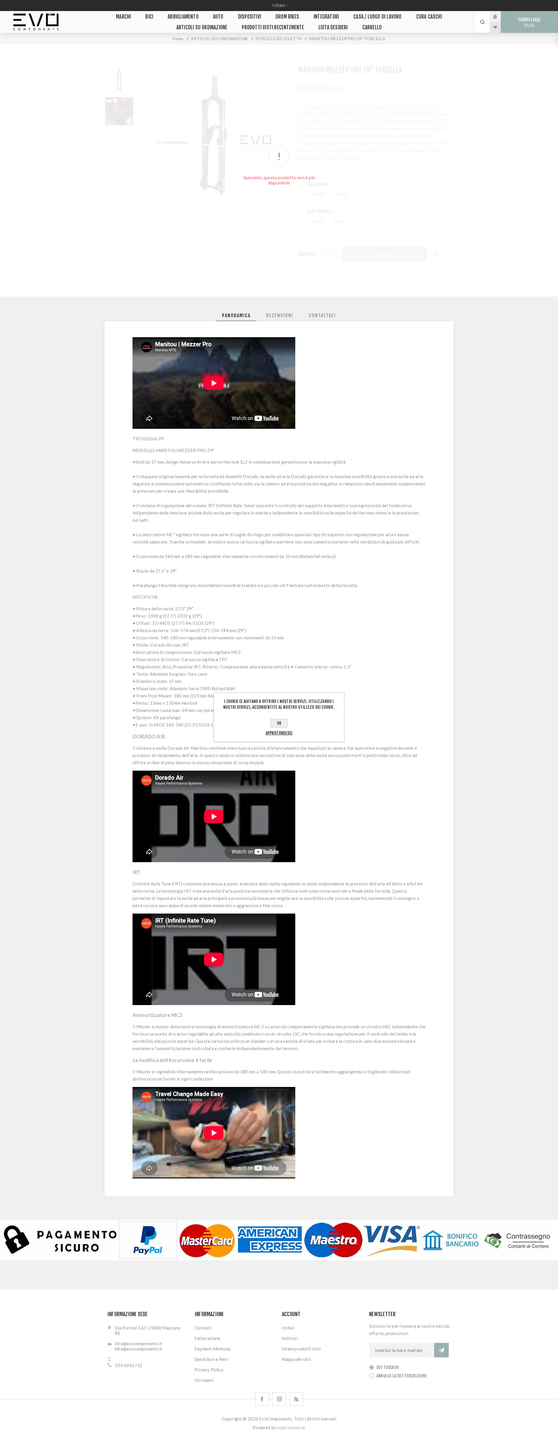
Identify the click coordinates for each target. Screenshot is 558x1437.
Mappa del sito (296, 1359)
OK (279, 723)
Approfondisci (279, 733)
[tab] (236, 315)
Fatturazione (207, 1338)
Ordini (288, 1327)
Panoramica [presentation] (236, 315)
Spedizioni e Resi (211, 1359)
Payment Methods (212, 1348)
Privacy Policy (208, 1369)
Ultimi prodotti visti (301, 1348)
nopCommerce (291, 1427)
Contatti (203, 1327)
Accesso (499, 16)
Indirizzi (290, 1338)
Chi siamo (204, 1380)
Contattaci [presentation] (322, 315)
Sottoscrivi (387, 1367)
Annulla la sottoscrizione (401, 1376)
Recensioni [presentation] (279, 315)
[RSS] (296, 1399)
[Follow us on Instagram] (279, 1399)
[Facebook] (262, 1399)
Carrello (528, 22)
